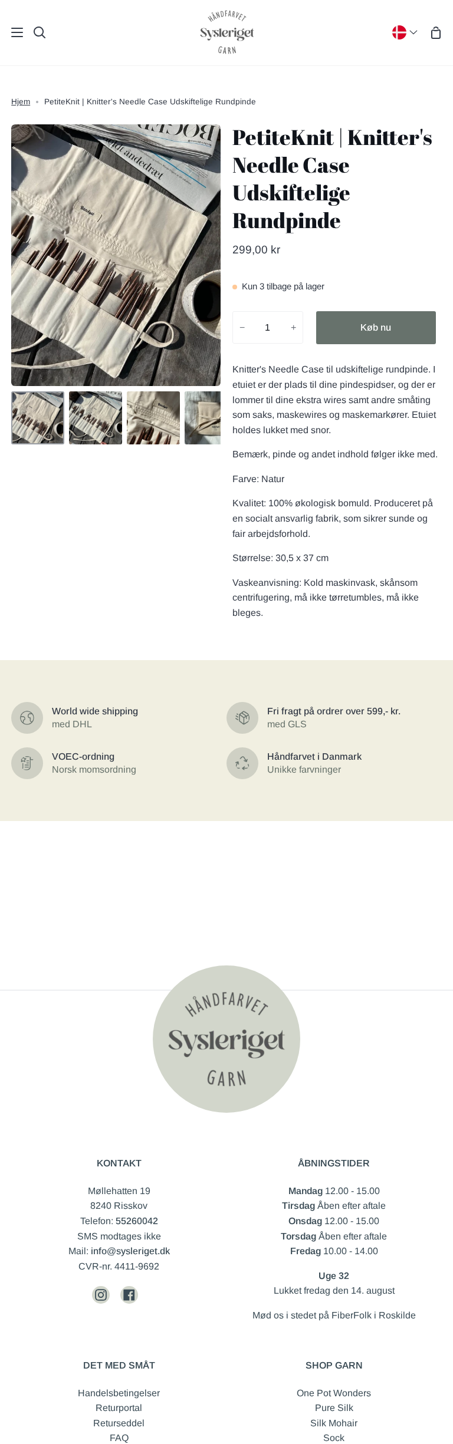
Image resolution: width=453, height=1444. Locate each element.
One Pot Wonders (334, 1393)
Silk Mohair (333, 1423)
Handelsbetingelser (119, 1393)
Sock (333, 1438)
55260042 (137, 1221)
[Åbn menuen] (12, 32)
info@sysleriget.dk (130, 1251)
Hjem (20, 101)
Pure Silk (334, 1408)
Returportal (119, 1408)
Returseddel (119, 1423)
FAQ (119, 1438)
